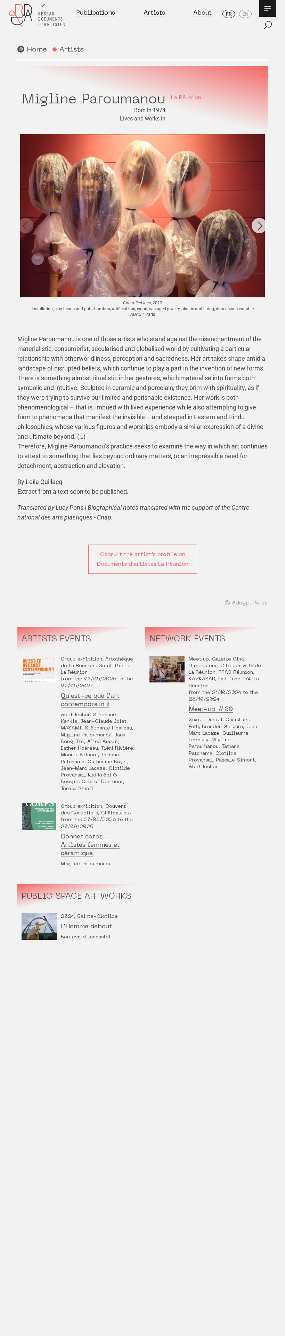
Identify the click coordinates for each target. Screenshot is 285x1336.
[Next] (259, 225)
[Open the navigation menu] (267, 8)
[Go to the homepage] (37, 21)
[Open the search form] (267, 25)
